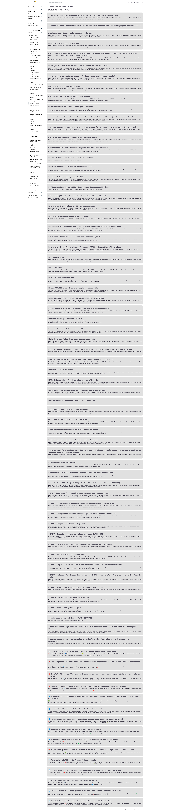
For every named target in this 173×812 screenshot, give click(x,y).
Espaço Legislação (32, 11)
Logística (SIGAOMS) (34, 185)
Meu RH (30, 21)
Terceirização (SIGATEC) (35, 163)
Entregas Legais (33, 178)
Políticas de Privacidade (134, 809)
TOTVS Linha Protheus (33, 37)
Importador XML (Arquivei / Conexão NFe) (36, 126)
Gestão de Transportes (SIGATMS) (35, 122)
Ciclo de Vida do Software (34, 9)
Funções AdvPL (33, 183)
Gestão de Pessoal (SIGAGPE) (34, 118)
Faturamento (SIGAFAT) (35, 103)
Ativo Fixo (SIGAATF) (34, 47)
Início (48, 6)
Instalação (32, 129)
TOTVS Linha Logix (32, 35)
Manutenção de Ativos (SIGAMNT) (35, 137)
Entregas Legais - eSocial (35, 87)
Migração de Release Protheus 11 (34, 144)
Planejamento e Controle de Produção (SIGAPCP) (36, 175)
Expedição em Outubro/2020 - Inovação (36, 92)
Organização (31, 23)
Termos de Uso (123, 809)
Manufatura (32, 134)
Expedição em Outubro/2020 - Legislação (36, 96)
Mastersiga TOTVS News (34, 197)
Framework (30, 13)
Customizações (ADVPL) (35, 76)
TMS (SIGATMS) (33, 161)
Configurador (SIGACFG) (35, 62)
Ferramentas (32, 181)
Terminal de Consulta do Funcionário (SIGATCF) (35, 167)
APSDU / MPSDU (33, 39)
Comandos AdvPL (34, 57)
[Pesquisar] (85, 3)
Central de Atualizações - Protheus (35, 52)
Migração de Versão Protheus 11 (34, 152)
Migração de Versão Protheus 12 (34, 156)
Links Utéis (30, 18)
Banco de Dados (32, 6)
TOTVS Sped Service (33, 192)
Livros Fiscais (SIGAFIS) (35, 131)
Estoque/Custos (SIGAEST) (36, 89)
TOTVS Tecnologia (32, 195)
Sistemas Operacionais (33, 25)
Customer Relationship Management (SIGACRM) (35, 73)
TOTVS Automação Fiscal (34, 28)
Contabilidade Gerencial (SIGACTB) (35, 65)
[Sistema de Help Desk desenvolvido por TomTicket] (142, 809)
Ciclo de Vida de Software (35, 55)
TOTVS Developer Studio (34, 30)
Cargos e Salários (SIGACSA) (36, 49)
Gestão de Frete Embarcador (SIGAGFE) (36, 115)
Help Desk (130, 2)
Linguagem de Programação (34, 16)
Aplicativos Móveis (34, 42)
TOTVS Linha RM (32, 190)
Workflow (32, 172)
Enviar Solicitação (140, 2)
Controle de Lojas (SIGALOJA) (34, 69)
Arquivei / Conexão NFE (35, 44)
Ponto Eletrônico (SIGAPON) (36, 159)
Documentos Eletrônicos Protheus (35, 81)
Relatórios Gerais (33, 188)
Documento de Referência (35, 78)
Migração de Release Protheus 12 (34, 148)
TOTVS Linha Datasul (33, 32)
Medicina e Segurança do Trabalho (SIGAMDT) (35, 141)
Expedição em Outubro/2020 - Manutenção (36, 100)
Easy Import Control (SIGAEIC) (36, 84)
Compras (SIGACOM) (34, 60)
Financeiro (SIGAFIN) (34, 105)
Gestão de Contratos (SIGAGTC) (34, 111)
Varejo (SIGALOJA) (34, 170)
